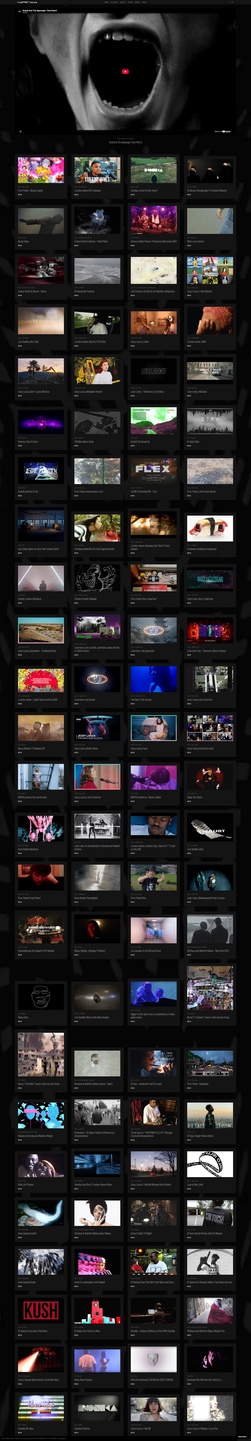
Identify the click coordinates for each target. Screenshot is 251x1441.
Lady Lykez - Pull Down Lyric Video (147, 392)
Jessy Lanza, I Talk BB (141, 1428)
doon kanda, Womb (26, 1282)
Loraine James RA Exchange (87, 190)
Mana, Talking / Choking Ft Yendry (89, 951)
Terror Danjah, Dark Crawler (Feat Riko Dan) (38, 1380)
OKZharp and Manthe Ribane (199, 947)
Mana (80, 947)
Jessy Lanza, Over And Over (200, 700)
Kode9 (136, 438)
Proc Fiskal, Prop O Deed (29, 898)
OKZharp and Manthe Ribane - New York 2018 (208, 951)
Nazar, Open (23, 241)
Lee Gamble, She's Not (28, 342)
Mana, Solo (23, 1017)
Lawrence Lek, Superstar (142, 651)
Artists (123, 2)
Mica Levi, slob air (195, 241)
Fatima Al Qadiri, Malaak (85, 599)
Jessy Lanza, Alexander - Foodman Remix (37, 651)
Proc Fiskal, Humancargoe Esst (88, 491)
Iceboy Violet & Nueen (85, 238)
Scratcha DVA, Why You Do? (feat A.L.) (204, 1380)
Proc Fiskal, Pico (138, 898)
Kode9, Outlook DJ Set (28, 491)
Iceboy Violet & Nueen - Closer (32, 291)
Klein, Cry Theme (25, 1184)
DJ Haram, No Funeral (84, 291)
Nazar (23, 238)
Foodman (81, 545)
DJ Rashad (24, 947)
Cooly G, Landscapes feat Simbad (89, 1282)
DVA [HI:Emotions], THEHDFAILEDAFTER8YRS (152, 1380)
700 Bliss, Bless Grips (84, 442)
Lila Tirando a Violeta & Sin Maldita (145, 288)
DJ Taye (137, 1080)
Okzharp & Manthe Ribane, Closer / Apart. (93, 1084)
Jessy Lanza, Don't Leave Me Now (33, 392)
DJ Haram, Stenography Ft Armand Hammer (207, 190)
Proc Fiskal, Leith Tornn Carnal (201, 491)
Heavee (137, 238)
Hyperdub (137, 1010)
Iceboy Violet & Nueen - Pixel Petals (91, 241)
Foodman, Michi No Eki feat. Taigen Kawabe (94, 549)
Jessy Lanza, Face (139, 748)
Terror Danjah (26, 1376)
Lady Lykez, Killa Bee (197, 392)
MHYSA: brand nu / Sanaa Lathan (146, 797)
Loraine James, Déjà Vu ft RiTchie (90, 342)
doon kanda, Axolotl (27, 1233)
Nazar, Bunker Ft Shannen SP (31, 748)
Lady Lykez (138, 388)
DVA (79, 842)
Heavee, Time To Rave (28, 442)
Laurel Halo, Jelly (195, 1184)
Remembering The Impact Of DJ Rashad (36, 951)
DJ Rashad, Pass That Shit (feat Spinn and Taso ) (152, 1282)
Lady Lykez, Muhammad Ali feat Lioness (206, 898)
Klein (23, 1181)
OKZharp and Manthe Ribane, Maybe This (206, 1331)
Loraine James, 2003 (196, 342)
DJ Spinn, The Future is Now (87, 1331)
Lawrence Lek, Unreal (84, 700)
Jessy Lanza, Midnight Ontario (88, 392)
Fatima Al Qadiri (83, 595)
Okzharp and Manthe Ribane (86, 1080)
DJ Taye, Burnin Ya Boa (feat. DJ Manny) (204, 1233)
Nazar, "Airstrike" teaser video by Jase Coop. (39, 1084)
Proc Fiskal (25, 187)
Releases (114, 2)
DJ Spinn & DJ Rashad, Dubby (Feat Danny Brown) (209, 1282)
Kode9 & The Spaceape (127, 139)
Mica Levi (194, 238)
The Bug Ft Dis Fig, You (141, 700)
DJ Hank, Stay (193, 442)
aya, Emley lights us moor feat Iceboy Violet (38, 549)
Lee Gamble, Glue (195, 849)
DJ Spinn (24, 1327)
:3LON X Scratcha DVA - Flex (144, 491)
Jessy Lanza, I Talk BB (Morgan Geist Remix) (151, 1184)
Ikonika (137, 187)
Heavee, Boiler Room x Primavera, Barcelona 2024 (154, 241)
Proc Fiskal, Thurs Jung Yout (143, 599)
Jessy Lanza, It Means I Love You (202, 1428)
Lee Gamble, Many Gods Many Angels (91, 1017)
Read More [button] (62, 1438)
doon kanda (25, 846)
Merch (137, 2)
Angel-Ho (193, 793)
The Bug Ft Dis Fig (140, 696)
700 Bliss (81, 438)
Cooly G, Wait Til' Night (141, 1233)
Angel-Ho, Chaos (194, 797)
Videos (130, 2)
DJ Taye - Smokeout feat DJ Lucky (146, 1084)
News (107, 2)
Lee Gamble (25, 338)
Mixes (144, 2)
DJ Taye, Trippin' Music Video (200, 1136)
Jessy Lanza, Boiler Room (86, 748)
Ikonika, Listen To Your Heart (144, 190)
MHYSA (24, 793)
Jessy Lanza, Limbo (140, 342)
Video (118, 139)
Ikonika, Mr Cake (25, 1428)
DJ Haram (193, 187)
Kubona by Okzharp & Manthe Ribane (35, 1136)
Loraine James (82, 187)
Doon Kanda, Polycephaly (85, 898)
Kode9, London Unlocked (29, 599)
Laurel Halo (194, 1181)
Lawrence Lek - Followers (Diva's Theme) (206, 651)
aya (23, 545)
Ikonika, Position (82, 1428)
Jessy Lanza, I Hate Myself (199, 291)
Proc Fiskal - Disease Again (30, 190)
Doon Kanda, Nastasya (28, 849)
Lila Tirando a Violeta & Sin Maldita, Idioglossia (152, 291)
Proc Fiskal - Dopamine (197, 1084)
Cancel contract (242, 1437)
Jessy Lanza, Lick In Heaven (87, 797)
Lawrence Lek (82, 644)
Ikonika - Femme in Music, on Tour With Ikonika (153, 1331)
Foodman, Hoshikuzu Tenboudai (201, 549)
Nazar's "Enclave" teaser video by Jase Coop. (208, 1017)
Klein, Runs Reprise (83, 1380)
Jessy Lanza (194, 288)
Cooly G (137, 1230)
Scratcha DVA (138, 488)
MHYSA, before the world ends (32, 797)
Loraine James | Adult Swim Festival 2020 (37, 700)
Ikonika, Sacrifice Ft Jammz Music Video (93, 1184)
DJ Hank (193, 438)
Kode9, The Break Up (140, 442)
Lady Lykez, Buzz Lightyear (200, 599)
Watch (20, 195)
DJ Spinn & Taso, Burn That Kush (32, 1331)
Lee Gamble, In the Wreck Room (146, 951)
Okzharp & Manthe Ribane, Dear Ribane (92, 1233)
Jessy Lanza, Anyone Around (200, 748)
